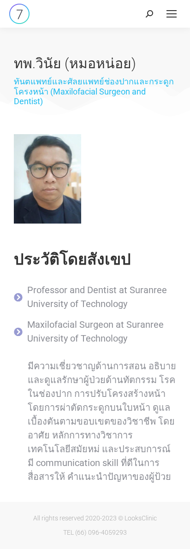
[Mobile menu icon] (171, 14)
